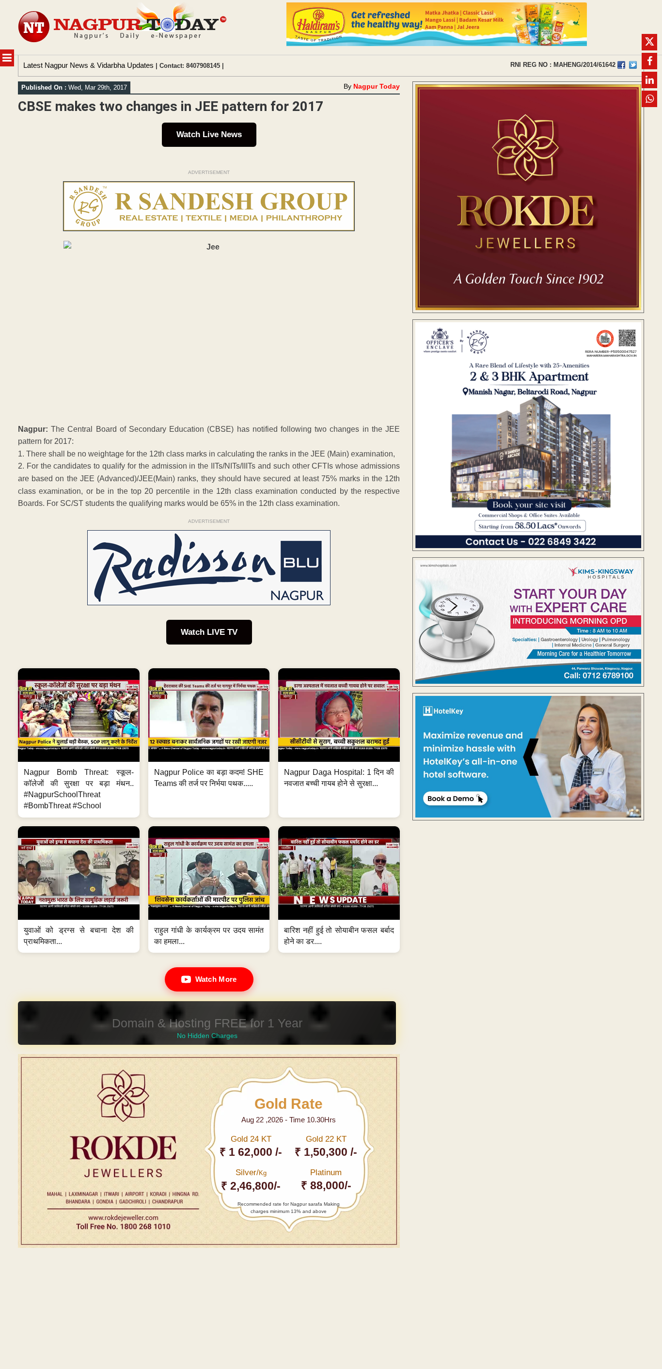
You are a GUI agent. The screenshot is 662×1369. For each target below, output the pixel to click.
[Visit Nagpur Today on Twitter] (633, 65)
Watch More (216, 979)
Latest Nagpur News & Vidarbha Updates (88, 65)
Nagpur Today (376, 86)
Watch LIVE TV (209, 632)
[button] (79, 743)
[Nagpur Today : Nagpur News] (123, 27)
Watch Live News (209, 134)
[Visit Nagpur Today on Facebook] (621, 65)
